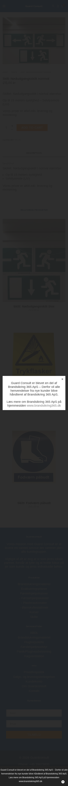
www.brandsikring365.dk (44, 405)
